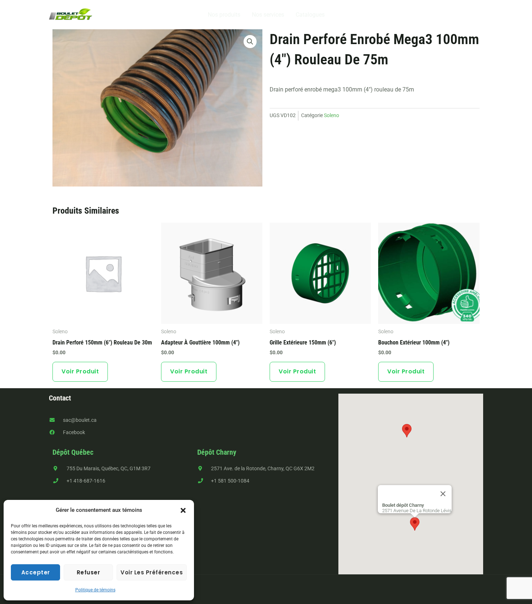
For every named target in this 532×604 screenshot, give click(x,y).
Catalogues (310, 14)
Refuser (88, 572)
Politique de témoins (95, 589)
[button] (183, 510)
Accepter (35, 572)
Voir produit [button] (80, 371)
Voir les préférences (152, 572)
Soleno (331, 115)
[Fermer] (443, 493)
